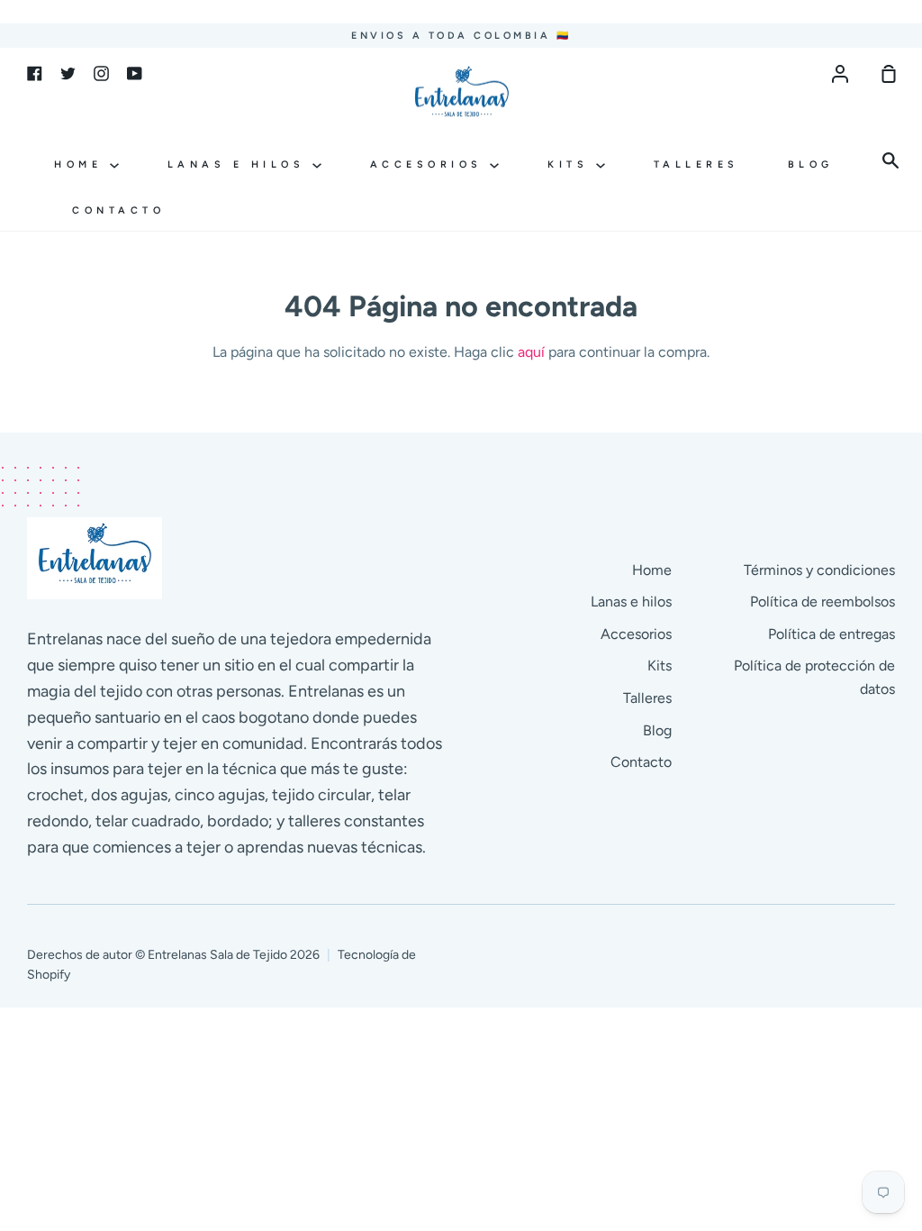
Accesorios (430, 164)
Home (82, 164)
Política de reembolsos (822, 601)
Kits (571, 164)
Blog (811, 164)
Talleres (696, 164)
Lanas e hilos (239, 164)
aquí (531, 351)
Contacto (118, 210)
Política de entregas (831, 634)
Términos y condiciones (819, 570)
